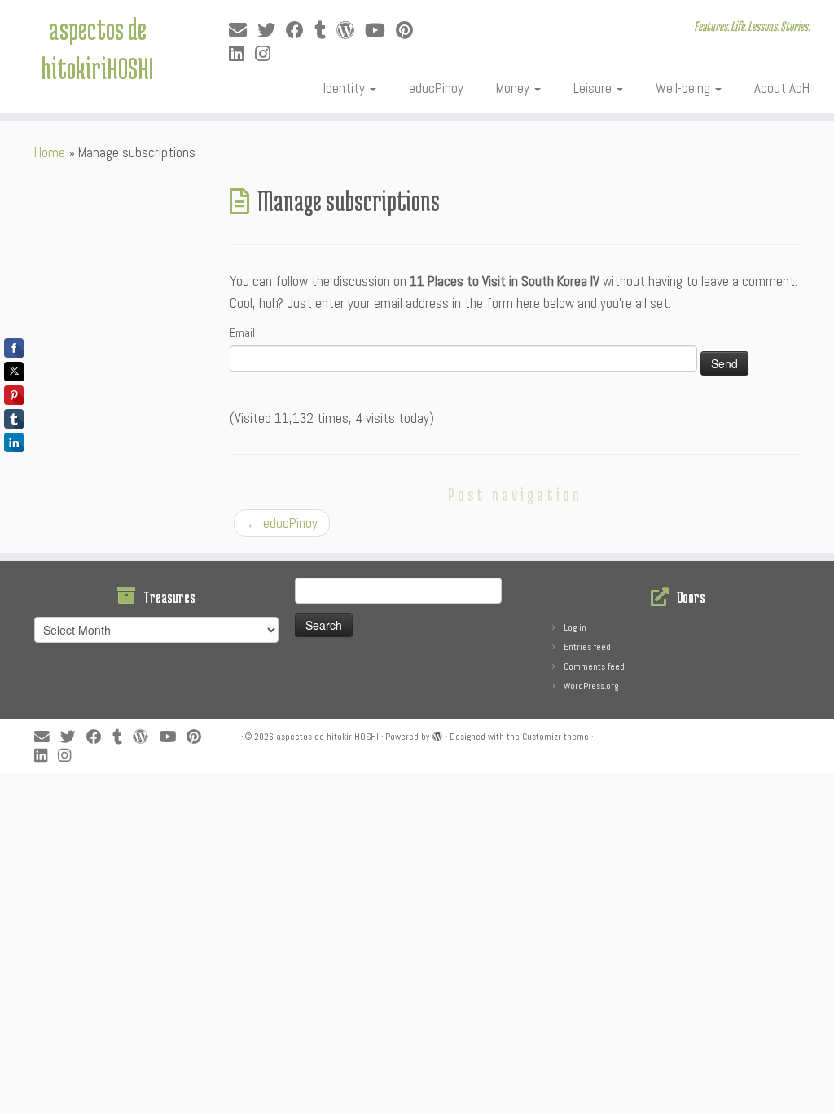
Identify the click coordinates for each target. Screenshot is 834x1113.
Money (514, 88)
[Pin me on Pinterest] (410, 30)
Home (49, 152)
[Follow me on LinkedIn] (242, 54)
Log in (575, 627)
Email (242, 332)
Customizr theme (555, 736)
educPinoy (436, 88)
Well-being (684, 88)
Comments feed (594, 666)
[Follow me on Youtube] (380, 30)
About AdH (782, 88)
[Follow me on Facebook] (300, 30)
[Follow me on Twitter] (271, 30)
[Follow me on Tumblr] (325, 30)
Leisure (594, 88)
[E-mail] (243, 30)
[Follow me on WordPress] (350, 30)
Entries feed (587, 647)
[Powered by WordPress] (437, 734)
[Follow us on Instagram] (268, 54)
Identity (345, 88)
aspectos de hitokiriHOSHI (97, 48)
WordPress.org (591, 686)
